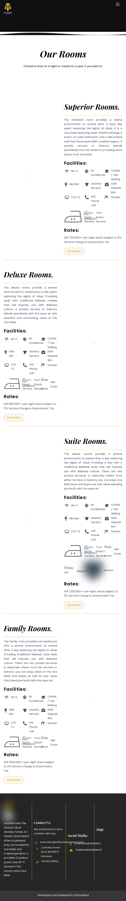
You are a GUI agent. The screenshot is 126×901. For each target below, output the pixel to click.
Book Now (74, 251)
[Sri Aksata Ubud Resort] (8, 13)
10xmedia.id (81, 895)
